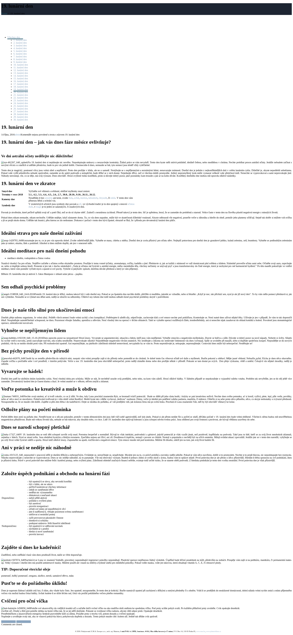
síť (80, 204)
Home (4, 13)
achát (76, 198)
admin (18, 134)
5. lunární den (20, 51)
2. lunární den (20, 42)
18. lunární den (20, 86)
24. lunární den (20, 103)
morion (83, 198)
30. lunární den (20, 119)
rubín (113, 198)
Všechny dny (14, 37)
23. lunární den (20, 100)
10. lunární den (20, 64)
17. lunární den (20, 84)
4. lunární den (20, 48)
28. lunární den (20, 114)
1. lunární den (20, 40)
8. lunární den (20, 59)
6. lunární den (20, 53)
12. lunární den (20, 70)
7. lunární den (20, 56)
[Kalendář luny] (13, 25)
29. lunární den (20, 117)
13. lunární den (20, 73)
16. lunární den (20, 81)
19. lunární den (20, 89)
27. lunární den (20, 111)
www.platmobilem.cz (213, 631)
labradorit (93, 198)
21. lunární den (20, 95)
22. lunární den (20, 97)
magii (38, 206)
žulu (71, 198)
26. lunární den (20, 108)
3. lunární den (20, 45)
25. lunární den (20, 106)
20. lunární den (20, 92)
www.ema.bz (200, 631)
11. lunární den (20, 67)
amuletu (48, 198)
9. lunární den (20, 62)
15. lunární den (20, 78)
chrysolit (103, 198)
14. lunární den (20, 75)
